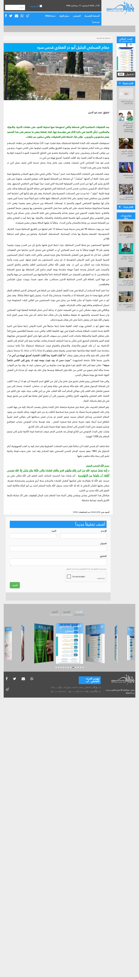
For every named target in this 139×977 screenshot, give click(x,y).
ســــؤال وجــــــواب (92, 691)
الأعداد (79, 612)
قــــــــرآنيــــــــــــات (58, 687)
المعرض (77, 16)
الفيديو (66, 612)
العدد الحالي (125, 39)
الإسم (104, 530)
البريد (53, 530)
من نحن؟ (95, 22)
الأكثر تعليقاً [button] (128, 83)
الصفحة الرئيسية (92, 16)
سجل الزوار (64, 16)
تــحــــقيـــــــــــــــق (76, 691)
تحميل (129, 74)
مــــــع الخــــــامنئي (92, 687)
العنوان (103, 543)
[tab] (126, 83)
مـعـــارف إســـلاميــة (104, 38)
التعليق (103, 556)
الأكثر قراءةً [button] (128, 207)
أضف (15, 585)
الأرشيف (35, 6)
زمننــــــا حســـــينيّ (75, 687)
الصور (55, 612)
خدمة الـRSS (50, 16)
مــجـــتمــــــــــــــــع (58, 691)
